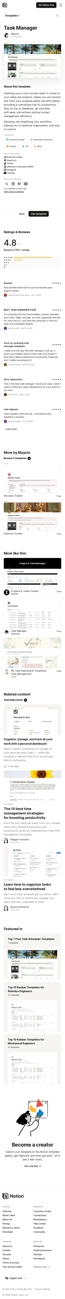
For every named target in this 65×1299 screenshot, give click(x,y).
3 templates (16, 37)
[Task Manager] (32, 613)
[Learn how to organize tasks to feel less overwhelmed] (32, 861)
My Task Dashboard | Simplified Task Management (28, 672)
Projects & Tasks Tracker (25, 591)
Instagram (11, 170)
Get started (32, 1166)
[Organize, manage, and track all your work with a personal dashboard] (32, 719)
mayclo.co (11, 160)
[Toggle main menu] (60, 5)
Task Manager (19, 630)
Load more (11, 429)
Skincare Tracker (13, 495)
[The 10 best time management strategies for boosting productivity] (32, 786)
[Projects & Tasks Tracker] (32, 573)
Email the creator (15, 157)
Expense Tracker (13, 533)
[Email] (26, 184)
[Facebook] (19, 184)
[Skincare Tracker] (32, 478)
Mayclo (15, 33)
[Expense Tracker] (32, 515)
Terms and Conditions (14, 191)
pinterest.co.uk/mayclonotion (20, 166)
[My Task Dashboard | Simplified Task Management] (32, 653)
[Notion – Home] (5, 5)
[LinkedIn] (13, 184)
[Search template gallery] (57, 15)
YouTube (11, 173)
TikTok (10, 163)
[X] (6, 184)
